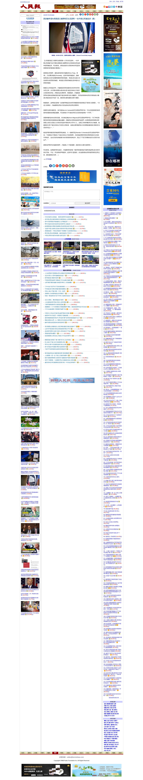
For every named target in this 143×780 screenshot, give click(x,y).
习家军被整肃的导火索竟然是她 (61, 304)
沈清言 (114, 705)
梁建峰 (108, 713)
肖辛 (113, 715)
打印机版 (48, 159)
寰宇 (100, 11)
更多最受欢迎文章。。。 (115, 697)
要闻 (29, 11)
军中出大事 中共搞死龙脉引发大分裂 (63, 344)
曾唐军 (118, 730)
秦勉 (105, 720)
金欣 (105, 703)
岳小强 (115, 711)
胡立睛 (106, 730)
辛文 (108, 705)
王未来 (110, 730)
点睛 (108, 740)
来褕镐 (114, 730)
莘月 (112, 734)
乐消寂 (108, 732)
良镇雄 (110, 736)
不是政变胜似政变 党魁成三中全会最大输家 (64, 280)
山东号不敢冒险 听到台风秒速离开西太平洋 (64, 329)
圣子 (111, 726)
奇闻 (61, 11)
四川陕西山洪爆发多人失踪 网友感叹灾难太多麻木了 (68, 326)
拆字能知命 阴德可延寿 (58, 278)
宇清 (111, 740)
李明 (108, 707)
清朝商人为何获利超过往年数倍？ (61, 293)
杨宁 (108, 726)
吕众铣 (115, 734)
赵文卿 (106, 746)
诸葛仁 (111, 748)
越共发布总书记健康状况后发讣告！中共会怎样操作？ (67, 362)
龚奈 (112, 711)
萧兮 (108, 709)
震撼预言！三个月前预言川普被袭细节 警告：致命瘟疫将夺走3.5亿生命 (72, 307)
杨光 (105, 722)
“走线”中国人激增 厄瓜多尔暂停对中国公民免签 (65, 228)
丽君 (112, 703)
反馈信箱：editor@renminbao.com (71, 757)
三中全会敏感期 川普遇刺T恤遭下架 (62, 309)
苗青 (105, 744)
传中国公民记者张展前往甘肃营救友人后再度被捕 (66, 219)
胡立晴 (117, 713)
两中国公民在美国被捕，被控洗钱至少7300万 (64, 233)
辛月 (112, 732)
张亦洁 (114, 742)
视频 (113, 11)
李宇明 (115, 732)
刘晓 (105, 705)
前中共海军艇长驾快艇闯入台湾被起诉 (61, 221)
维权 (107, 11)
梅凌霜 (108, 703)
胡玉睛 (113, 713)
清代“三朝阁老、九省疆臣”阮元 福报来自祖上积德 (66, 360)
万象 (74, 11)
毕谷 (105, 738)
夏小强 (108, 744)
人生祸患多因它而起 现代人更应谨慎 (62, 302)
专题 (94, 11)
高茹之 (113, 744)
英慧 (105, 740)
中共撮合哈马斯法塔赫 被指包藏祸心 (62, 289)
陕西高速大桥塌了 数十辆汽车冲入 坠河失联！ (65, 340)
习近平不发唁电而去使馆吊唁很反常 (62, 349)
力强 (111, 707)
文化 (87, 11)
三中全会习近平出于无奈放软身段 (60, 286)
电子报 (121, 1)
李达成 (110, 746)
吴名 (105, 711)
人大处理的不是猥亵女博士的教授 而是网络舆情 (65, 273)
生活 (81, 11)
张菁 (105, 724)
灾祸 (68, 11)
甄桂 (116, 738)
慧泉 (113, 740)
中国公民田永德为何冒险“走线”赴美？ (62, 235)
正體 (114, 1)
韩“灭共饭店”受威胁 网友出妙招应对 (62, 346)
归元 (116, 724)
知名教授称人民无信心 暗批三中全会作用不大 (65, 335)
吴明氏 (110, 728)
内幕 (35, 11)
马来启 (111, 720)
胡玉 (105, 732)
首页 (22, 11)
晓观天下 (109, 738)
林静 (105, 713)
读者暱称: (46, 203)
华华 (105, 748)
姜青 (113, 746)
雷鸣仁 (108, 724)
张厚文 (115, 709)
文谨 (111, 705)
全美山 (117, 722)
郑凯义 (108, 711)
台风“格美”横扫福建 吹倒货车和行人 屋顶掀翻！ (65, 282)
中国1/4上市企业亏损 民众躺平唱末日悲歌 (65, 313)
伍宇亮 (114, 707)
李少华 (108, 750)
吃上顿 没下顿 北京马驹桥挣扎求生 (61, 342)
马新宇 (115, 720)
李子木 (110, 715)
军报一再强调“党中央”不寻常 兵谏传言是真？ (65, 296)
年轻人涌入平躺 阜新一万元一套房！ (62, 291)
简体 (110, 1)
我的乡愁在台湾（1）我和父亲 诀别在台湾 (64, 320)
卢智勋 (106, 736)
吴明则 (110, 742)
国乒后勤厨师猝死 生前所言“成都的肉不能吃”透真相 (66, 357)
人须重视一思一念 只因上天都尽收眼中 (63, 355)
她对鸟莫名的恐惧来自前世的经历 (61, 322)
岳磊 (116, 746)
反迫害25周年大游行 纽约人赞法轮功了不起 (65, 331)
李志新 (106, 734)
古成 (108, 720)
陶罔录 (106, 742)
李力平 (117, 744)
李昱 (105, 709)
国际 (55, 11)
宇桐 (109, 734)
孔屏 (115, 703)
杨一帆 (111, 709)
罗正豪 (108, 722)
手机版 (117, 1)
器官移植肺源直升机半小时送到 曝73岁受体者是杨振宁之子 (69, 318)
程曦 (105, 707)
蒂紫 (113, 738)
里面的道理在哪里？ (57, 333)
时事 (42, 11)
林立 (115, 748)
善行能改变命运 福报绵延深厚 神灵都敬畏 (64, 353)
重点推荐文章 (30, 21)
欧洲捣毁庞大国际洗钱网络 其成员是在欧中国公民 (65, 226)
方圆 (116, 728)
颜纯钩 (113, 724)
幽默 (48, 11)
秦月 (113, 726)
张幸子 (113, 722)
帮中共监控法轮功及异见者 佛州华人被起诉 (63, 224)
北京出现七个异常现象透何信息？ (61, 275)
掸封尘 (106, 728)
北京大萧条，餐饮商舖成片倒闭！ (61, 300)
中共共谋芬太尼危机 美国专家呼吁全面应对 (64, 217)
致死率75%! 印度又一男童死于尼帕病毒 (62, 315)
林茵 (113, 728)
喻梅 (108, 748)
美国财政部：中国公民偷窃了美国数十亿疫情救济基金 (66, 231)
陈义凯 (117, 736)
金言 (113, 736)
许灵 (105, 750)
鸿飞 (117, 742)
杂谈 (120, 11)
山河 (105, 726)
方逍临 (106, 715)
